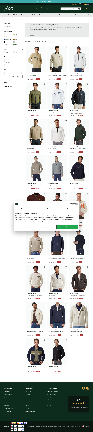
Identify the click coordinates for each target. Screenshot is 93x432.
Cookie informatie (39, 426)
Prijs (5, 69)
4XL (16, 52)
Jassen (54, 15)
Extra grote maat (8, 31)
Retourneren (6, 405)
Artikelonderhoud (7, 414)
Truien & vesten (10, 19)
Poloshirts (15, 15)
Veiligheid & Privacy (31, 426)
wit (6, 44)
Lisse (26, 402)
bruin (16, 39)
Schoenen (68, 15)
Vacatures (48, 405)
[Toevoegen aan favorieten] (44, 47)
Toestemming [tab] (24, 208)
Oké (67, 226)
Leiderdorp (27, 400)
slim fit (7, 64)
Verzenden (6, 402)
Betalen (5, 400)
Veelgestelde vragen (8, 394)
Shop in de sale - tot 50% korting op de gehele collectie (46, 1)
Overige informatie (66, 426)
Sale (84, 15)
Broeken (34, 15)
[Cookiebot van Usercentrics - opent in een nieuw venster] (71, 204)
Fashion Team (49, 402)
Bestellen (6, 397)
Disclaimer (45, 426)
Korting (5, 82)
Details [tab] (46, 208)
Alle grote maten (7, 26)
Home (5, 19)
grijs (16, 41)
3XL (7, 52)
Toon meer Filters (8, 86)
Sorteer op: (37, 41)
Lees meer (32, 35)
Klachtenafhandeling (8, 408)
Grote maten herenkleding (52, 391)
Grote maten (77, 15)
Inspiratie (48, 400)
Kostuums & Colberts (44, 15)
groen (16, 44)
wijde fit (8, 60)
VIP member (49, 397)
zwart (6, 41)
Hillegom (27, 397)
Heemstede (27, 394)
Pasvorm (6, 49)
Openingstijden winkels (30, 411)
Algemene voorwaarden (52, 426)
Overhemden (7, 15)
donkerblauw (8, 39)
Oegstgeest (27, 408)
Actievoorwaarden (7, 411)
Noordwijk (27, 405)
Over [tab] (68, 208)
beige (16, 34)
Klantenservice (8, 388)
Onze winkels (29, 388)
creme (6, 36)
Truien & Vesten (25, 15)
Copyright (59, 426)
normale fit (8, 62)
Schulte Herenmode (51, 388)
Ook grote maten (33, 4)
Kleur (5, 57)
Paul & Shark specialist (51, 394)
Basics (60, 15)
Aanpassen (45, 226)
